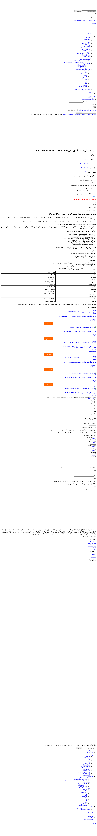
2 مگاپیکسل (85, 172)
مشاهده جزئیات (92, 196)
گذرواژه (94, 104)
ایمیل (94, 478)
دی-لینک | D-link (86, 49)
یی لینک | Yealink (86, 43)
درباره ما (94, 554)
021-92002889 (85, 20)
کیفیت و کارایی (92, 441)
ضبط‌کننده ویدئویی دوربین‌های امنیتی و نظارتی (75, 62)
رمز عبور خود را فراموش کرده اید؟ (87, 110)
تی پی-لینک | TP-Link (85, 50)
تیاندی (86, 159)
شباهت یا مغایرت (92, 445)
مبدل (86, 79)
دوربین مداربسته (92, 543)
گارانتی (94, 449)
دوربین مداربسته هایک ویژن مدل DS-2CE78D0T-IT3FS (79, 331)
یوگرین (88, 42)
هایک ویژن (93, 319)
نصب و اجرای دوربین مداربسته (82, 89)
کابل (86, 76)
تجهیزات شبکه (86, 63)
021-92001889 (77, 20)
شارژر (85, 75)
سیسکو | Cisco (86, 46)
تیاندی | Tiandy (86, 52)
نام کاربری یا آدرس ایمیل (89, 101)
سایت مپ (93, 557)
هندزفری (85, 85)
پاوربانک (85, 70)
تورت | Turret (84, 167)
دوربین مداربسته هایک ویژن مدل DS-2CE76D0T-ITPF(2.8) (78, 347)
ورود (95, 107)
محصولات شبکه (92, 546)
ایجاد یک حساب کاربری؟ (88, 99)
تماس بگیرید (48, 323)
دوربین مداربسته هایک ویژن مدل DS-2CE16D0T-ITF (80, 392)
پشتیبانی (94, 453)
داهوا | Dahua (87, 39)
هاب (86, 82)
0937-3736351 (92, 20)
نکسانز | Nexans (86, 55)
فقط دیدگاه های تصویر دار (88, 423)
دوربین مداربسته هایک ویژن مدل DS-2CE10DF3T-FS (80, 362)
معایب (94, 473)
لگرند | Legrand (86, 56)
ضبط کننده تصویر (92, 544)
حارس (88, 40)
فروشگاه (91, 114)
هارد (86, 83)
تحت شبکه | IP (84, 163)
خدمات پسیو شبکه (85, 90)
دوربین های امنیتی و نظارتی (80, 60)
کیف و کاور (84, 77)
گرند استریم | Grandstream (83, 53)
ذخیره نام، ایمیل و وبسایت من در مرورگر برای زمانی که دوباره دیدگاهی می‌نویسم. (74, 481)
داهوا (95, 549)
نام (95, 475)
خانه (95, 114)
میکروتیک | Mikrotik (85, 47)
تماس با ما (93, 555)
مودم (86, 80)
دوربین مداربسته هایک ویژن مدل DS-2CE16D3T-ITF (80, 377)
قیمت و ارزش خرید (91, 436)
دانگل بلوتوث (84, 73)
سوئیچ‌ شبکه (81, 66)
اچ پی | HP (87, 45)
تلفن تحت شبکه (83, 67)
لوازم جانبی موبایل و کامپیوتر (83, 69)
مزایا (95, 470)
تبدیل (86, 72)
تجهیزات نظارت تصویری (90, 541)
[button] (91, 398)
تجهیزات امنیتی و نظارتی (84, 59)
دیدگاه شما (93, 467)
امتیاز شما (93, 435)
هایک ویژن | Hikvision (85, 37)
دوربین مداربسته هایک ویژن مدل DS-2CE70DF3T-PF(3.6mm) (77, 316)
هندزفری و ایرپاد (83, 86)
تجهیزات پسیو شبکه (82, 65)
